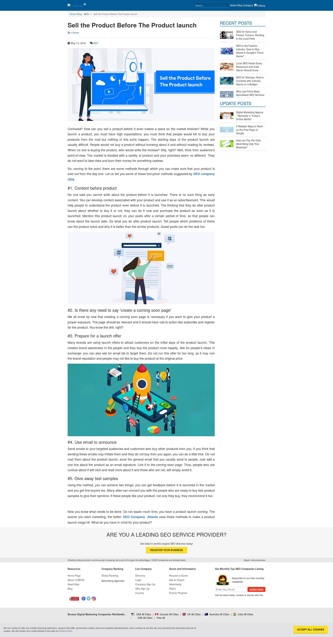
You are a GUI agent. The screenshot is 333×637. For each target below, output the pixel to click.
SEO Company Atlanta (140, 517)
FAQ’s (172, 588)
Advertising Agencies (112, 580)
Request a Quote (178, 575)
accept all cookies (310, 629)
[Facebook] (84, 599)
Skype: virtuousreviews (254, 560)
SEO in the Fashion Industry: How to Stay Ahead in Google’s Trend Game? (249, 51)
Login (138, 580)
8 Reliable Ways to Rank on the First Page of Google (249, 130)
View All (160, 617)
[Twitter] (89, 599)
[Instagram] (94, 599)
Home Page (74, 575)
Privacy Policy (65, 631)
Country (139, 593)
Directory (140, 575)
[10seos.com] (76, 5)
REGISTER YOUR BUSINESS (166, 550)
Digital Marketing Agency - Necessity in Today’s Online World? (249, 115)
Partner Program (178, 593)
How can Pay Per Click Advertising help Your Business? (248, 144)
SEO (95, 43)
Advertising (175, 584)
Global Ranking (109, 575)
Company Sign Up (145, 584)
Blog (70, 588)
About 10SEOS (76, 580)
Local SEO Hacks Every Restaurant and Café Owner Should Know (249, 66)
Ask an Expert (176, 580)
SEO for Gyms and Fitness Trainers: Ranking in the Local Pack (250, 35)
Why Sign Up (142, 588)
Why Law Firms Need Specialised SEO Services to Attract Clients (250, 95)
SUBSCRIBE (256, 589)
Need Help (73, 584)
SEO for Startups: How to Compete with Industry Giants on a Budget (250, 81)
